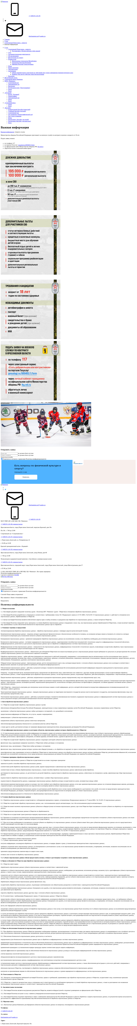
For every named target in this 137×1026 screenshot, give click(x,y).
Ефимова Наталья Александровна (22, 64)
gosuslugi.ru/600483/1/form (26, 145)
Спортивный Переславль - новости (15, 43)
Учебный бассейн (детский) (17, 111)
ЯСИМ (16, 575)
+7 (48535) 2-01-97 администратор (11, 537)
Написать (26, 477)
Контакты (11, 76)
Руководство (12, 59)
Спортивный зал (13, 83)
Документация (13, 69)
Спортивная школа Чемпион (13, 79)
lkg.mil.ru (40, 146)
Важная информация (7, 132)
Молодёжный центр (10, 78)
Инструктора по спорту (15, 57)
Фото (10, 91)
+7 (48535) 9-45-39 (6, 1011)
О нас (6, 41)
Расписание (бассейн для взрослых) (19, 121)
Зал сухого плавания (14, 116)
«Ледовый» (8, 93)
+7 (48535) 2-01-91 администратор (11, 562)
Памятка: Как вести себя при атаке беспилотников (28, 74)
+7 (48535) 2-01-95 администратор (11, 549)
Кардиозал (11, 86)
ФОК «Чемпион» (9, 81)
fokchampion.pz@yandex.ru (37, 36)
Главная (7, 39)
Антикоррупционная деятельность (19, 54)
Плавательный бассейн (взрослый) (19, 109)
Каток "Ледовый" (13, 94)
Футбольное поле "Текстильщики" (19, 88)
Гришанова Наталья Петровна (21, 62)
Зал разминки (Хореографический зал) (20, 114)
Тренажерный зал (13, 84)
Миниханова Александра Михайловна (24, 61)
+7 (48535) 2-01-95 (34, 16)
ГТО (9, 52)
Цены (10, 66)
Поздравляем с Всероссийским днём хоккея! (26, 51)
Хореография (12, 96)
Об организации (13, 56)
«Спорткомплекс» (10, 103)
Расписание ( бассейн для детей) (18, 119)
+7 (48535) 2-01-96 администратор (11, 524)
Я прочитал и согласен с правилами (24, 459)
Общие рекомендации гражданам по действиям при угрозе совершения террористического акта (42, 72)
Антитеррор (12, 71)
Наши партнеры (13, 67)
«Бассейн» (7, 108)
